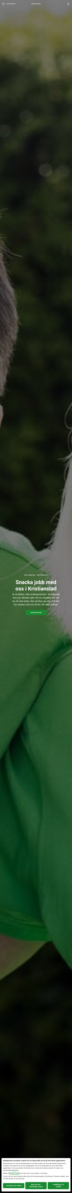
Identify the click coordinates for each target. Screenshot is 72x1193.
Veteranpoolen (36, 4)
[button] (68, 3)
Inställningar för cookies (58, 1186)
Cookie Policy (14, 1173)
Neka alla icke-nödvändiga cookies (36, 1186)
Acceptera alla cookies (13, 1185)
